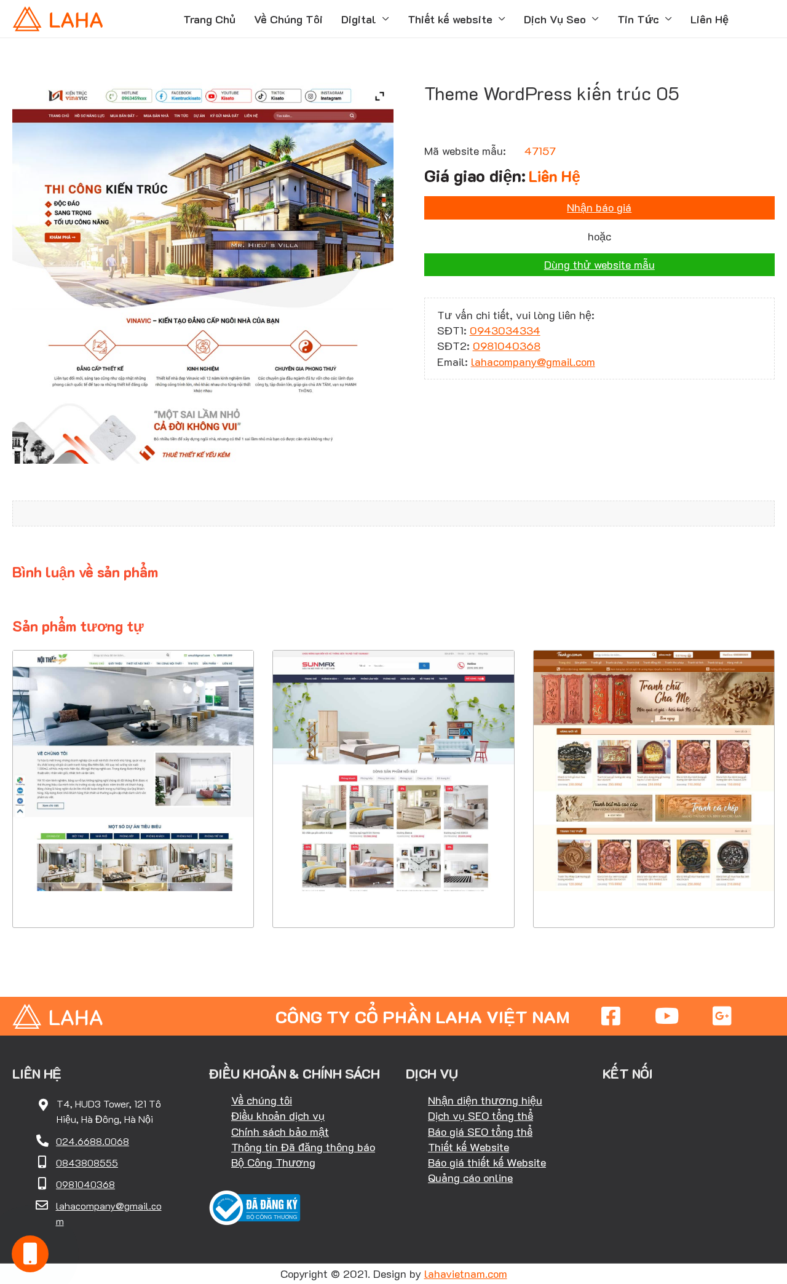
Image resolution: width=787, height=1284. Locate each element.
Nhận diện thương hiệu (485, 1100)
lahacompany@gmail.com (533, 361)
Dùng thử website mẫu (599, 264)
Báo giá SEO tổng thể (480, 1131)
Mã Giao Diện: (133, 758)
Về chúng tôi (261, 1100)
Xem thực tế (133, 890)
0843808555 (87, 1162)
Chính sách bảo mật (280, 1131)
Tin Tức (638, 19)
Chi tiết (133, 852)
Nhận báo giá (599, 207)
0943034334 (505, 330)
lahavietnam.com (465, 1273)
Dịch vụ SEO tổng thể (480, 1115)
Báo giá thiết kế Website (487, 1162)
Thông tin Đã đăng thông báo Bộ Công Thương (303, 1154)
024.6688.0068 (92, 1141)
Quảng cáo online (470, 1177)
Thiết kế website (450, 19)
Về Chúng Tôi (288, 19)
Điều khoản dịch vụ (278, 1115)
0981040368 (506, 345)
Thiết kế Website (468, 1146)
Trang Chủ (209, 19)
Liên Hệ (709, 19)
